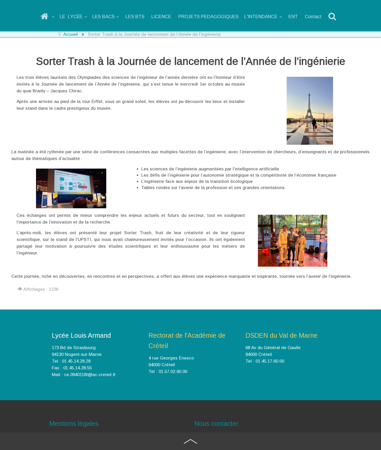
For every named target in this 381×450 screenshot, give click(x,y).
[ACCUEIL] (48, 16)
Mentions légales (73, 423)
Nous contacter (216, 423)
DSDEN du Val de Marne (281, 335)
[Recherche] (333, 16)
